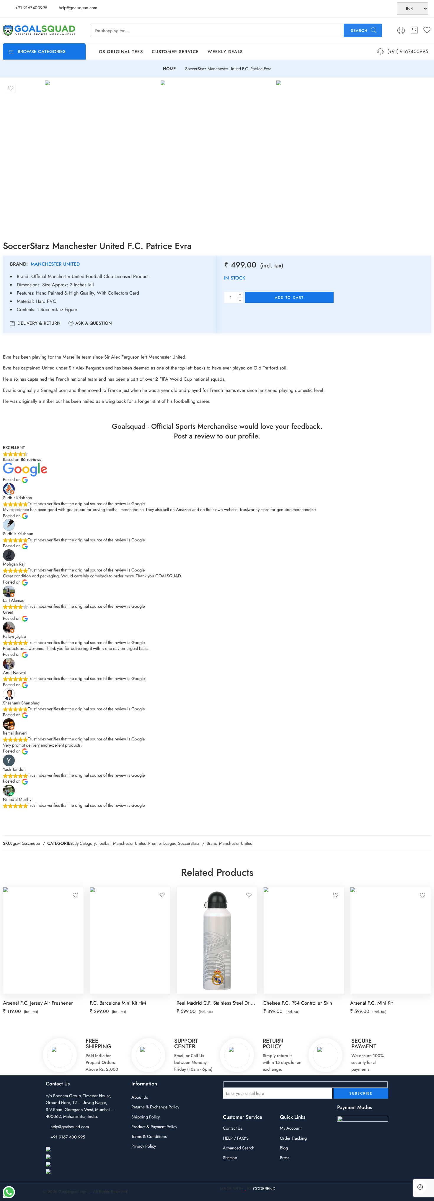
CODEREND (264, 1188)
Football (104, 843)
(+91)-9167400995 (406, 51)
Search (359, 30)
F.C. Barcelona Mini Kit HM (118, 1002)
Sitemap (230, 1157)
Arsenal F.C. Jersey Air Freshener (38, 1002)
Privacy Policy (143, 1146)
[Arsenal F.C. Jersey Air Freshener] (43, 941)
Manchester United (55, 264)
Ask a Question (93, 323)
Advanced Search (238, 1148)
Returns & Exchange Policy (155, 1107)
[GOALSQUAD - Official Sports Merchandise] (39, 30)
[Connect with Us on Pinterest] (74, 1164)
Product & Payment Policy (154, 1126)
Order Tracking (293, 1138)
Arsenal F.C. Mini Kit (371, 1002)
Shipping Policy (145, 1117)
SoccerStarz (188, 843)
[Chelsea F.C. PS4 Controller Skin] (303, 941)
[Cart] (414, 30)
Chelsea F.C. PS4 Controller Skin (297, 1002)
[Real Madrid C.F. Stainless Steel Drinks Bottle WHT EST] (217, 941)
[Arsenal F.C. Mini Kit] (390, 941)
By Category (85, 843)
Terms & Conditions (149, 1136)
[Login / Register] (401, 30)
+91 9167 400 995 (67, 1137)
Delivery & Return (38, 323)
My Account (290, 1128)
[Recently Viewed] (420, 1187)
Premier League (162, 843)
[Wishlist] (10, 88)
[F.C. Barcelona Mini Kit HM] (130, 941)
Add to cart (289, 297)
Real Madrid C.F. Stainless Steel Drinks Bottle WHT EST (217, 1002)
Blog (284, 1148)
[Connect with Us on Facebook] (75, 1149)
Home (169, 69)
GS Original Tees (121, 51)
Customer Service (175, 51)
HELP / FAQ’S (236, 1138)
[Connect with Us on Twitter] (72, 1172)
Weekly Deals (225, 51)
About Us (139, 1097)
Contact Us (232, 1128)
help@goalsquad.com (69, 1126)
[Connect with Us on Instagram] (75, 1157)
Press (284, 1157)
